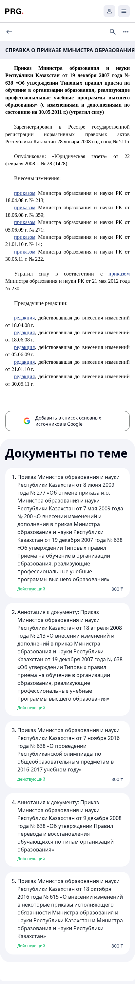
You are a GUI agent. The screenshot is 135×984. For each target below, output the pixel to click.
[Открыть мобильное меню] (124, 11)
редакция (24, 317)
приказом (24, 193)
